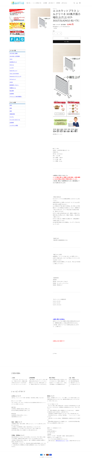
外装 (11, 105)
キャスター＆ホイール (15, 119)
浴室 (11, 111)
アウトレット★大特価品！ (16, 96)
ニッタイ (12, 67)
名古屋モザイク (13, 62)
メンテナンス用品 (14, 125)
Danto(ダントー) (13, 70)
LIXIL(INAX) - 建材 (14, 53)
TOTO (11, 59)
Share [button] (55, 353)
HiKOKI (11, 82)
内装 (11, 108)
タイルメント (13, 79)
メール (67, 440)
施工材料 (12, 90)
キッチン (12, 116)
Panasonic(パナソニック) (15, 76)
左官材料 (12, 93)
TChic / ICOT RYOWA (14, 73)
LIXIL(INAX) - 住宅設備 (15, 56)
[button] (29, 3)
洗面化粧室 (12, 114)
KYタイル (12, 65)
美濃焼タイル (13, 88)
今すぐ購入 (66, 41)
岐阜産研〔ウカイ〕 (14, 85)
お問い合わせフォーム (60, 440)
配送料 (56, 26)
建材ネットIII (44, 457)
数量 (54, 31)
